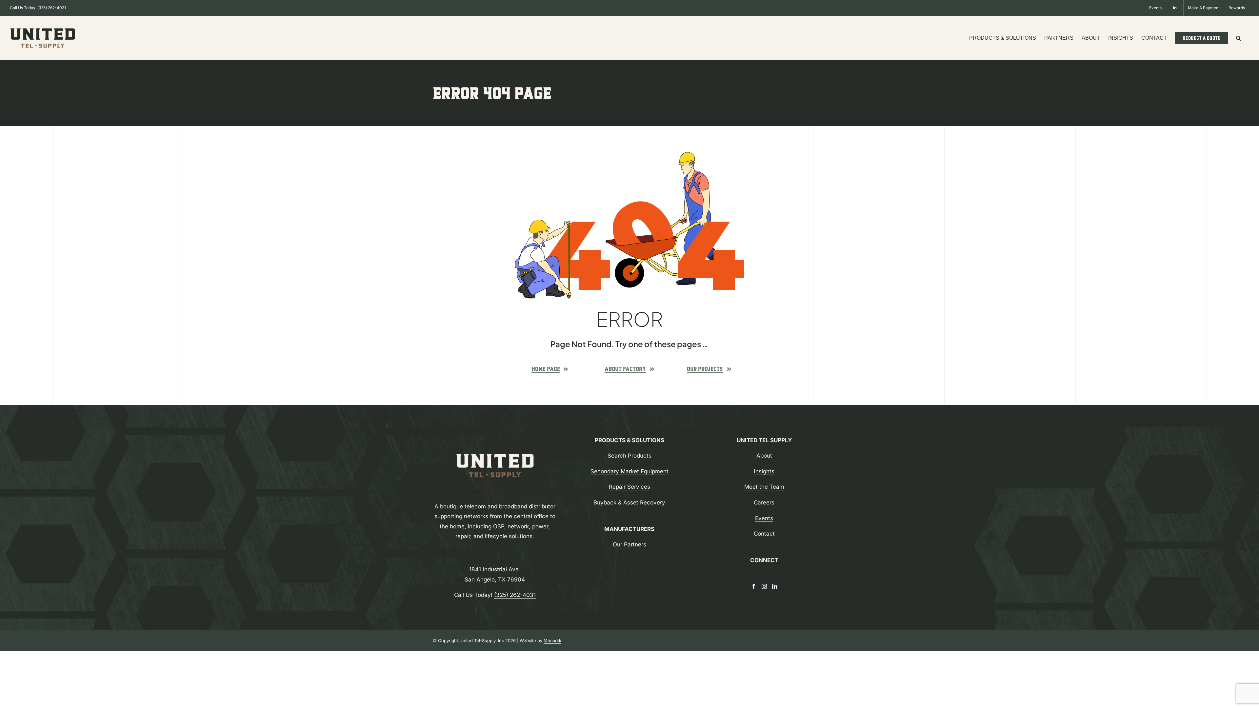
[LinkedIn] (774, 586)
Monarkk (552, 640)
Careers (764, 502)
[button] (1238, 38)
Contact (764, 533)
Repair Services (629, 486)
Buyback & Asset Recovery (629, 502)
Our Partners (629, 544)
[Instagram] (764, 586)
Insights (764, 471)
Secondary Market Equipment (629, 471)
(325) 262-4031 (51, 7)
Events (764, 518)
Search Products (629, 455)
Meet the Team (764, 486)
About (764, 455)
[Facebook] (753, 586)
